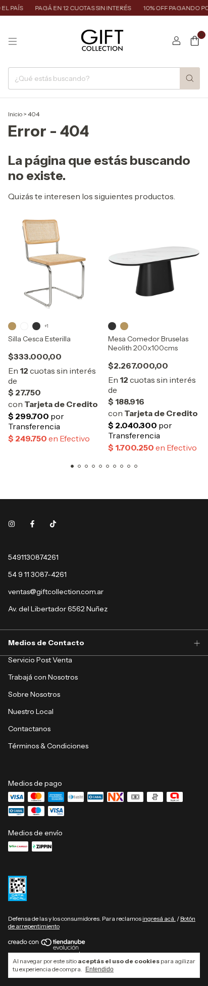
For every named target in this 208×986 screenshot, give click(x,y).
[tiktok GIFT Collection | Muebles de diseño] (53, 523)
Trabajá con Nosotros (43, 677)
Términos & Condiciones (48, 745)
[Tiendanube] (47, 948)
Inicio (15, 114)
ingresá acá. (159, 918)
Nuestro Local (31, 711)
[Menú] (12, 41)
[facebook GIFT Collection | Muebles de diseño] (32, 523)
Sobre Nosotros (34, 694)
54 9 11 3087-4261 (37, 574)
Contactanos (29, 728)
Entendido (99, 969)
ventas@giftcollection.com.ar (55, 591)
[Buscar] (190, 78)
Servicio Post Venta (40, 659)
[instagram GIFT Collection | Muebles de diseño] (11, 523)
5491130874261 (33, 557)
